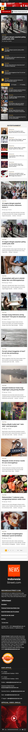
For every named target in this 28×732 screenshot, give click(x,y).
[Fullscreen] (25, 729)
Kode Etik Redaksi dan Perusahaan (10, 611)
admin (10, 41)
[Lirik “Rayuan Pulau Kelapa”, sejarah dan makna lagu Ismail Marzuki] (4, 139)
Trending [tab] (23, 84)
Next (21, 550)
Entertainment (11, 129)
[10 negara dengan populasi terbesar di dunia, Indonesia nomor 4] (4, 90)
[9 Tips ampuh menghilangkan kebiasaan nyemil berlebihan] (14, 520)
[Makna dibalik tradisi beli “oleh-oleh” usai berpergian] (14, 411)
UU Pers (3, 619)
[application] (14, 718)
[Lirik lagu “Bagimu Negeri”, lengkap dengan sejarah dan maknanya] (4, 147)
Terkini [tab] (6, 84)
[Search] (26, 8)
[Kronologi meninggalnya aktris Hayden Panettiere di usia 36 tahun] (4, 131)
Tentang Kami (5, 622)
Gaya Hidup (7, 48)
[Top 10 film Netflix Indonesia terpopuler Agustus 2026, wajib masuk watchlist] (4, 164)
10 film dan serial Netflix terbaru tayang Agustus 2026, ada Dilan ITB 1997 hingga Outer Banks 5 (17, 174)
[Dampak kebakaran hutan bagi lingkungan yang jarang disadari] (14, 375)
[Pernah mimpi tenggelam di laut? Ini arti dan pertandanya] (4, 117)
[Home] (2, 8)
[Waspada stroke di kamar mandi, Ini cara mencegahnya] (14, 447)
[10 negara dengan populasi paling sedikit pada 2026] (14, 24)
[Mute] (22, 729)
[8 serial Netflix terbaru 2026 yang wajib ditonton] (4, 155)
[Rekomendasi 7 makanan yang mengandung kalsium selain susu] (14, 484)
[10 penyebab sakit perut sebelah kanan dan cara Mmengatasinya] (4, 103)
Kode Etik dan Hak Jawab (7, 615)
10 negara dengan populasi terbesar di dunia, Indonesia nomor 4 (11, 205)
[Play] (3, 729)
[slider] (13, 729)
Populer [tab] (14, 84)
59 (17, 550)
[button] (14, 718)
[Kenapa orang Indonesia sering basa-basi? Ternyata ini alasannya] (4, 110)
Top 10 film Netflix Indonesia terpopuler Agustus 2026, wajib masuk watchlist (16, 165)
